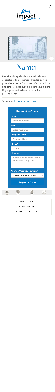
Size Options (27, 202)
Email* (14, 125)
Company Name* (19, 134)
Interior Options (27, 207)
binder (17, 101)
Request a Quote (27, 182)
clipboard (25, 101)
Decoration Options (26, 212)
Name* (14, 116)
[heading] (27, 111)
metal (33, 101)
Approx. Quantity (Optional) (25, 171)
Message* (16, 153)
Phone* (14, 144)
